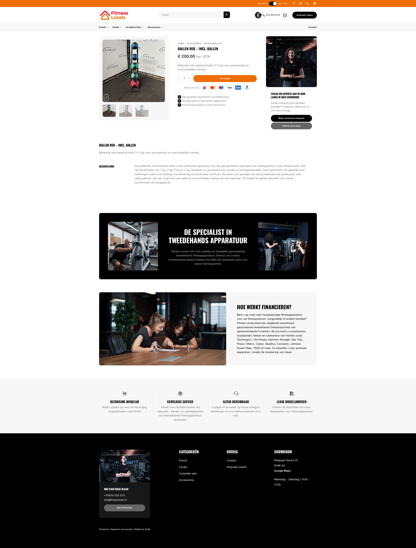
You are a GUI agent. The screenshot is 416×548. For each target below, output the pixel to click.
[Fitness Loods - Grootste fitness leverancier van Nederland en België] (114, 15)
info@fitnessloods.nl (115, 499)
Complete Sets (133, 27)
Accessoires (154, 27)
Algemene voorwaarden (122, 529)
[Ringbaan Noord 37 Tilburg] (294, 3)
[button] (284, 15)
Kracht (102, 27)
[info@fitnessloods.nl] (301, 3)
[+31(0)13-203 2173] (308, 3)
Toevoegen (225, 78)
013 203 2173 (272, 15)
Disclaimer (104, 529)
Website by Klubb (142, 529)
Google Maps (282, 470)
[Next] (159, 71)
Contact (313, 27)
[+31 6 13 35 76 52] (315, 3)
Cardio (115, 27)
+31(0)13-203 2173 (114, 495)
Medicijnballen (213, 43)
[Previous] (108, 71)
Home (181, 43)
